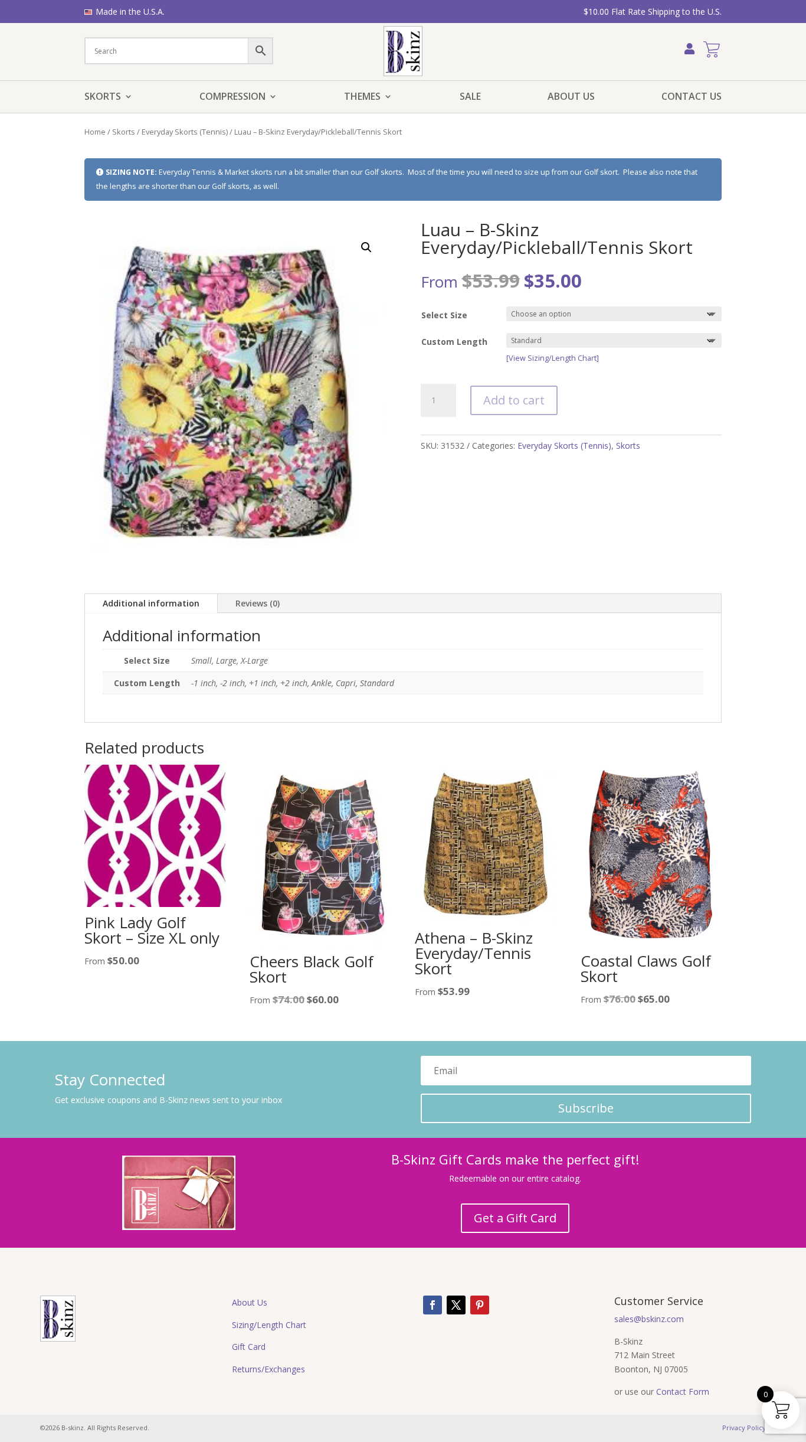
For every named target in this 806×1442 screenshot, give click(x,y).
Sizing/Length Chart (269, 1324)
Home (95, 131)
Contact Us (691, 97)
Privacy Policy (744, 1427)
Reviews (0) (257, 603)
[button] (366, 247)
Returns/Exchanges (268, 1369)
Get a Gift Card (515, 1218)
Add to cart (514, 400)
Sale (470, 97)
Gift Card (249, 1346)
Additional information (151, 603)
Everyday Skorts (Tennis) (185, 131)
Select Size (444, 315)
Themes (362, 97)
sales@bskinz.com (649, 1318)
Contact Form (682, 1391)
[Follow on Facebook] (432, 1305)
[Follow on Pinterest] (479, 1305)
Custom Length (454, 341)
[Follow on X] (456, 1305)
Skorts (102, 97)
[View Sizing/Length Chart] (552, 358)
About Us (571, 97)
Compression (232, 97)
